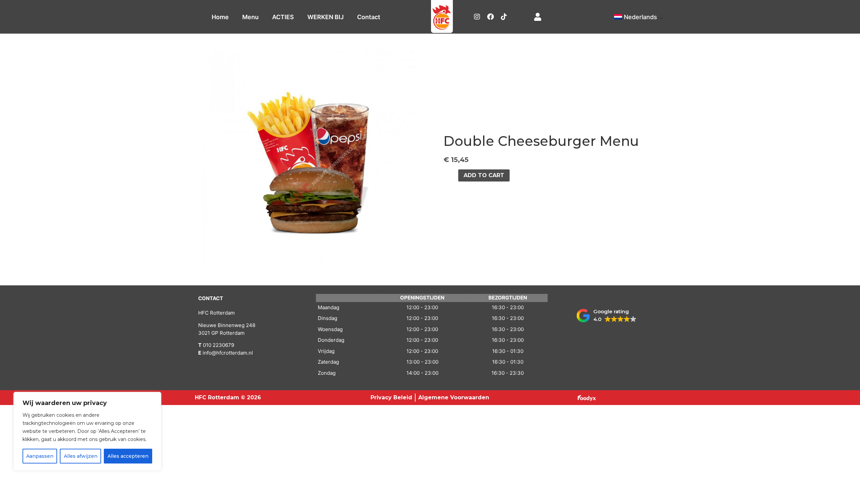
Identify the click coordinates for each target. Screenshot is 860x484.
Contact (368, 17)
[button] (606, 315)
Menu (250, 17)
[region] (87, 431)
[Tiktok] (504, 17)
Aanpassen (39, 456)
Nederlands (640, 17)
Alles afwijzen (80, 456)
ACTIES (283, 17)
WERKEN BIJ (325, 17)
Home (220, 17)
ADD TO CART (484, 175)
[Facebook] (490, 17)
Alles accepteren (128, 456)
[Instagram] (477, 17)
